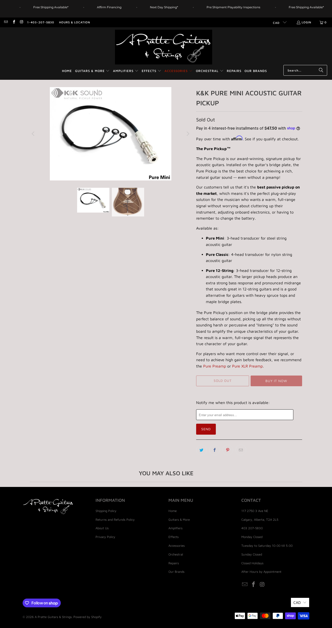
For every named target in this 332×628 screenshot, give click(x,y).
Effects (173, 537)
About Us (102, 528)
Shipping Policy (106, 511)
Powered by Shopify (87, 617)
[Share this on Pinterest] (227, 450)
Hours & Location (74, 22)
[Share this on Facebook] (214, 450)
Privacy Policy (105, 537)
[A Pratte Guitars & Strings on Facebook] (13, 22)
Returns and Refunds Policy (115, 519)
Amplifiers (175, 528)
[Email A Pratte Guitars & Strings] (6, 22)
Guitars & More (179, 519)
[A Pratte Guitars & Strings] (163, 47)
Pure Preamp (214, 366)
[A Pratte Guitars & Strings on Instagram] (21, 22)
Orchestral (175, 554)
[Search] (321, 70)
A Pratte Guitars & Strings (53, 617)
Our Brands (176, 572)
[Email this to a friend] (241, 450)
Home (172, 511)
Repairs (173, 563)
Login (306, 22)
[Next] (188, 133)
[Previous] (33, 133)
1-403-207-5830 (40, 22)
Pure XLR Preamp (247, 366)
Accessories (176, 545)
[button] (92, 71)
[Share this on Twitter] (201, 450)
